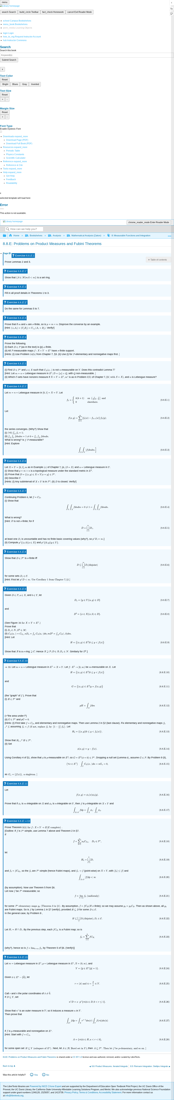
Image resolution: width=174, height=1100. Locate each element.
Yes (36, 1075)
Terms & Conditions (88, 1092)
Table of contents (158, 260)
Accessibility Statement (110, 1092)
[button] (11, 179)
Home (16, 235)
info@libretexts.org (14, 1095)
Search (7, 229)
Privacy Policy (71, 1092)
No (47, 1075)
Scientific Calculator (15, 158)
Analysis (57, 235)
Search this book (8, 50)
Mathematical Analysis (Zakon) (86, 235)
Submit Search (9, 60)
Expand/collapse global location (169, 235)
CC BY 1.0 (77, 1057)
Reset (5, 79)
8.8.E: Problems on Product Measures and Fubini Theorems (29, 1057)
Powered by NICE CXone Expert (46, 1086)
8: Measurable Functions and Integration (131, 235)
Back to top (8, 1066)
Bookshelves (36, 235)
